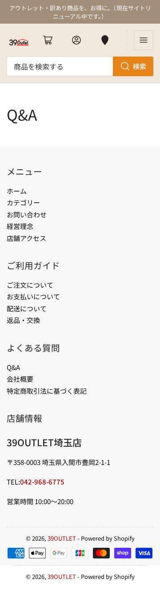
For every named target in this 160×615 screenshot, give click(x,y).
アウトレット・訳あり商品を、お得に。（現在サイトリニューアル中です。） (80, 12)
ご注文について (30, 284)
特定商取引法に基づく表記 (47, 390)
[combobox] (80, 66)
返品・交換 (23, 320)
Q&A (13, 367)
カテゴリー (23, 202)
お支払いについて (33, 296)
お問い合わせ (27, 214)
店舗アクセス (26, 238)
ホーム (17, 190)
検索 (139, 66)
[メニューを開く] (143, 40)
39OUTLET (62, 538)
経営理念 (20, 226)
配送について (27, 308)
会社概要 (20, 378)
